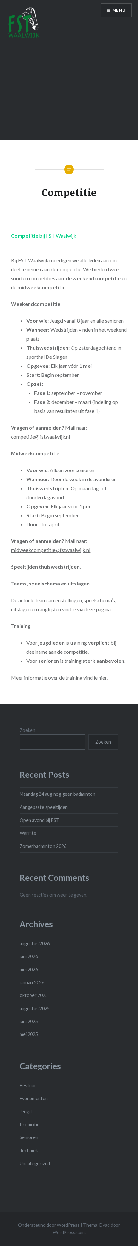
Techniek (29, 1150)
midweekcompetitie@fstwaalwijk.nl (50, 550)
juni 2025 (29, 1021)
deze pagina (97, 609)
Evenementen (34, 1098)
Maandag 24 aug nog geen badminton (57, 794)
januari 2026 (32, 982)
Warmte (28, 833)
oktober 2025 (34, 995)
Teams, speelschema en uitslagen (50, 583)
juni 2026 (29, 956)
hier (103, 677)
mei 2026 (29, 969)
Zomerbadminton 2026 (43, 846)
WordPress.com (69, 1232)
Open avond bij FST (39, 820)
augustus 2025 (35, 1008)
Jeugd (26, 1111)
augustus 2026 (35, 943)
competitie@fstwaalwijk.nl (40, 436)
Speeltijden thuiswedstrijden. (46, 567)
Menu (118, 10)
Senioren (29, 1137)
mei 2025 (29, 1034)
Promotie (29, 1124)
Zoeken (27, 730)
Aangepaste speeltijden (44, 807)
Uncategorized (35, 1163)
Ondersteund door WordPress (49, 1225)
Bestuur (28, 1085)
